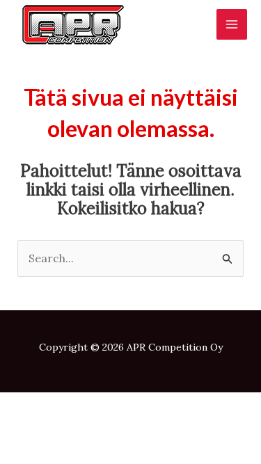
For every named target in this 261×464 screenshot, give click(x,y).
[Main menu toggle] (231, 24)
